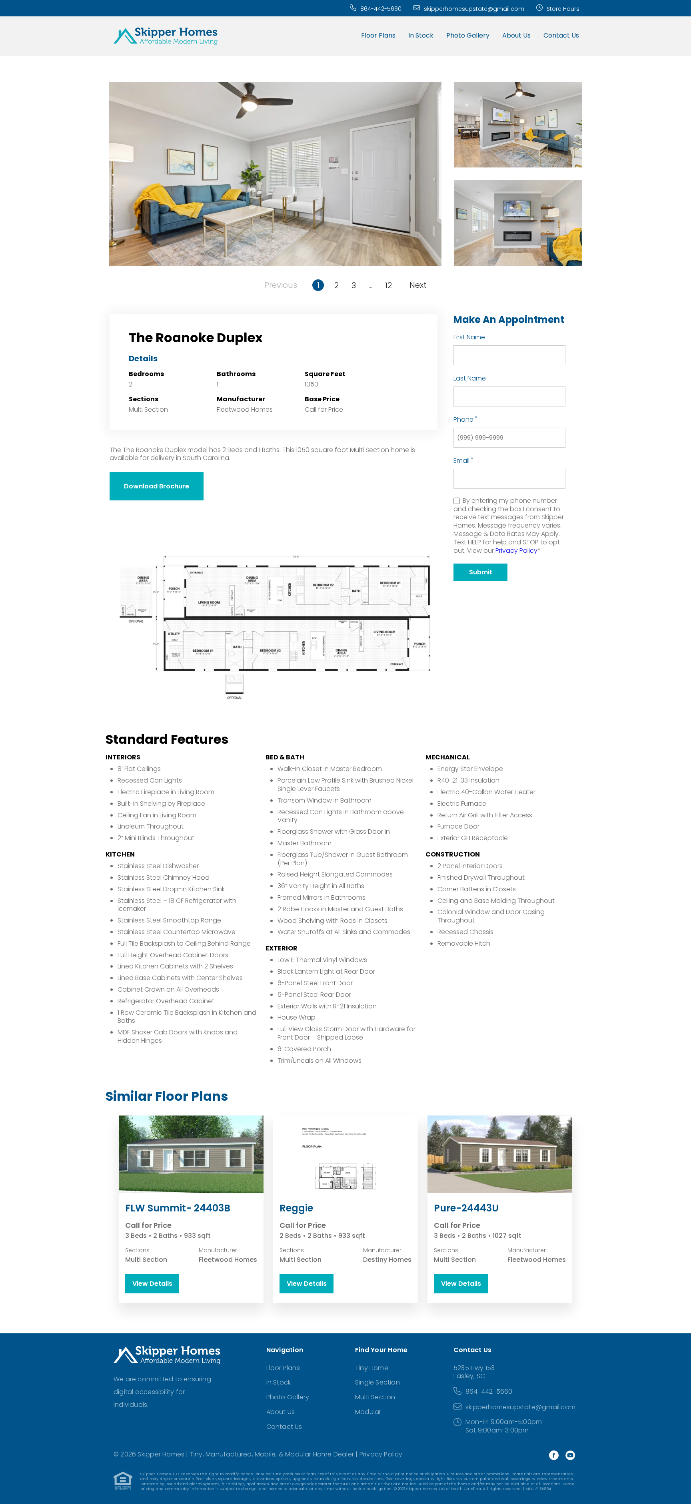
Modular (368, 1411)
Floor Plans (378, 35)
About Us (516, 35)
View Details (152, 1283)
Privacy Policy (516, 550)
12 (388, 285)
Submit (480, 572)
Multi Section (375, 1397)
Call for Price (324, 409)
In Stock (420, 35)
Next (418, 285)
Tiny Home (371, 1368)
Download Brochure (156, 486)
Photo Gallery (467, 35)
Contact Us (561, 35)
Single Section (377, 1382)
